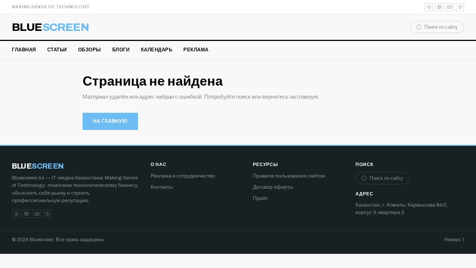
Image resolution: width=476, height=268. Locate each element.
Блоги (121, 49)
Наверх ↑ (454, 239)
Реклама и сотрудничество (183, 176)
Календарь (157, 49)
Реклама (196, 49)
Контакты (162, 187)
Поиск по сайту (441, 27)
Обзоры (89, 49)
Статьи (57, 49)
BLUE (50, 27)
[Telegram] (429, 7)
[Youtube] (450, 7)
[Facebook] (460, 7)
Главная (24, 49)
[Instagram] (439, 7)
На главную (110, 121)
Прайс (260, 198)
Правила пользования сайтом (289, 176)
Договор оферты (273, 187)
